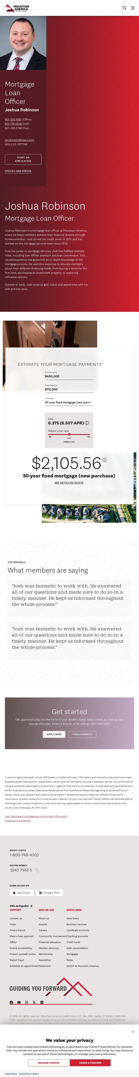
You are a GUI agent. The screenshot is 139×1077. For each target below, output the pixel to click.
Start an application (23, 159)
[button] (131, 8)
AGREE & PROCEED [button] (90, 1062)
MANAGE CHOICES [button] (49, 1062)
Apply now (54, 734)
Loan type (49, 398)
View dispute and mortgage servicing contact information (36, 816)
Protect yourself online (23, 954)
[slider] (69, 434)
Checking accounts (77, 936)
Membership (46, 954)
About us (44, 918)
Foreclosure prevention (18, 820)
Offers (13, 942)
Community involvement (53, 936)
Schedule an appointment (24, 966)
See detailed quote (69, 483)
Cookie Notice (11, 1073)
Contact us (16, 918)
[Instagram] (26, 1002)
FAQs (13, 924)
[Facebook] (11, 1002)
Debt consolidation (77, 948)
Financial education (50, 942)
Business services (77, 924)
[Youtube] (19, 1002)
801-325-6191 (13, 119)
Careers (43, 930)
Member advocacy (49, 948)
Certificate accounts (78, 930)
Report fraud (17, 960)
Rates (70, 960)
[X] (34, 1002)
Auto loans (73, 918)
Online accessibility (21, 948)
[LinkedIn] (41, 1002)
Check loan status (18, 171)
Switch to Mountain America (83, 966)
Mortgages (72, 954)
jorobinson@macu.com (19, 140)
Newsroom (45, 966)
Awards (43, 924)
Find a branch (82, 734)
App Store (23, 893)
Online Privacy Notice (29, 1073)
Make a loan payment (22, 936)
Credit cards (73, 942)
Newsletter (45, 960)
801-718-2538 (13, 124)
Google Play (52, 893)
